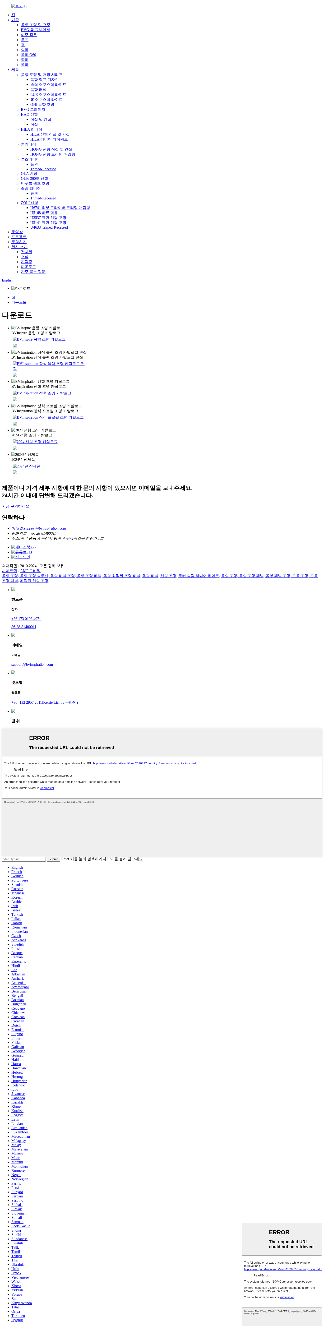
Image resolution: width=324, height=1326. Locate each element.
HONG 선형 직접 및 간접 (51, 149)
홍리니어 (28, 144)
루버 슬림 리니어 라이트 (198, 576)
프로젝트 (19, 237)
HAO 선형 (29, 114)
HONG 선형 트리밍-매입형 (52, 154)
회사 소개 (19, 247)
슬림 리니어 (31, 188)
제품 (15, 70)
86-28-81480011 (23, 627)
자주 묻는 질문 (33, 272)
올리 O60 (28, 55)
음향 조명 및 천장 (35, 25)
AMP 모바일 (30, 571)
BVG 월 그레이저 (35, 30)
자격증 (26, 262)
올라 (24, 65)
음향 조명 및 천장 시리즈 (42, 75)
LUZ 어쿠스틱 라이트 (48, 94)
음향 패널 (38, 90)
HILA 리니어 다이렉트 (49, 139)
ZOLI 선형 (29, 203)
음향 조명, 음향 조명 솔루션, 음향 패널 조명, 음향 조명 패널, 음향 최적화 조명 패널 (71, 576)
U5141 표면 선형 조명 (48, 223)
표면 (34, 164)
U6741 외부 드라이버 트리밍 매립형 (60, 208)
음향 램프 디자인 (44, 80)
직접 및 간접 (40, 119)
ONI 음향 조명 (42, 104)
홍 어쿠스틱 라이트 (46, 99)
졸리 (24, 60)
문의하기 (19, 242)
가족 (15, 20)
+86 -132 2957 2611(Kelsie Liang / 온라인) (44, 702)
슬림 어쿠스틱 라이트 (48, 85)
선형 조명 (168, 576)
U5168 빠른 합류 (44, 213)
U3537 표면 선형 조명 (48, 218)
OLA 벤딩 (29, 173)
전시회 (26, 252)
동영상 (17, 232)
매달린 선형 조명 (34, 581)
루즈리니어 (30, 159)
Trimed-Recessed (43, 169)
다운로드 (28, 267)
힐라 (24, 50)
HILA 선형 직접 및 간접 (50, 134)
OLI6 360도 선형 (34, 178)
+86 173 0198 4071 (26, 619)
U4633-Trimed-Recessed (49, 227)
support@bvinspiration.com (32, 664)
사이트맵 (9, 571)
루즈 (24, 40)
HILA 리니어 (31, 129)
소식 (24, 257)
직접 (34, 124)
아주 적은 (29, 35)
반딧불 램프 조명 (35, 183)
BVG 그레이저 (33, 109)
